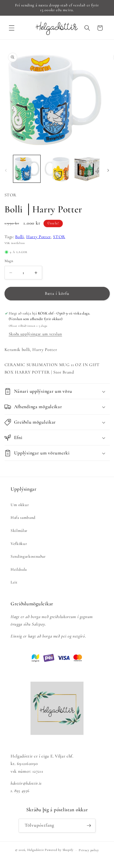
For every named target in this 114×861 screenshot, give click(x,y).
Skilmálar (19, 530)
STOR (59, 236)
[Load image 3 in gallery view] (87, 169)
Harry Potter (38, 236)
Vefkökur (19, 543)
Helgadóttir (35, 850)
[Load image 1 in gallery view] (27, 169)
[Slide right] (108, 170)
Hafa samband (23, 517)
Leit (14, 582)
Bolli (19, 236)
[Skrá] (88, 826)
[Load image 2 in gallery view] (57, 169)
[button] (11, 28)
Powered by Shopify (59, 850)
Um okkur (20, 504)
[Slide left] (6, 170)
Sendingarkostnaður (28, 556)
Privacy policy (89, 850)
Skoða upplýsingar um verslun (35, 334)
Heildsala (19, 569)
